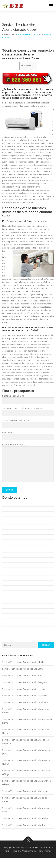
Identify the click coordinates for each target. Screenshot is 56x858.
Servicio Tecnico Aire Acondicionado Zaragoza (24, 682)
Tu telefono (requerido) (17, 420)
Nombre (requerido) (14, 396)
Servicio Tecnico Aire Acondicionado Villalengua (25, 791)
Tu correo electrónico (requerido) (23, 408)
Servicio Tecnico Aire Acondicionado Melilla (23, 662)
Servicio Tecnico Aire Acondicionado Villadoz (23, 825)
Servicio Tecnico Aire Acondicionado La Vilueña (25, 702)
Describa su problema (15, 445)
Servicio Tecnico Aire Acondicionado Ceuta (22, 668)
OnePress (22, 850)
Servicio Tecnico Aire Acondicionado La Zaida (24, 689)
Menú (51, 5)
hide (32, 65)
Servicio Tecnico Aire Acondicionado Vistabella (24, 695)
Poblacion (8, 433)
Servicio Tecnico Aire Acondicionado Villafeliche (25, 818)
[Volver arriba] (28, 840)
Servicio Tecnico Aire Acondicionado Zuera (22, 675)
